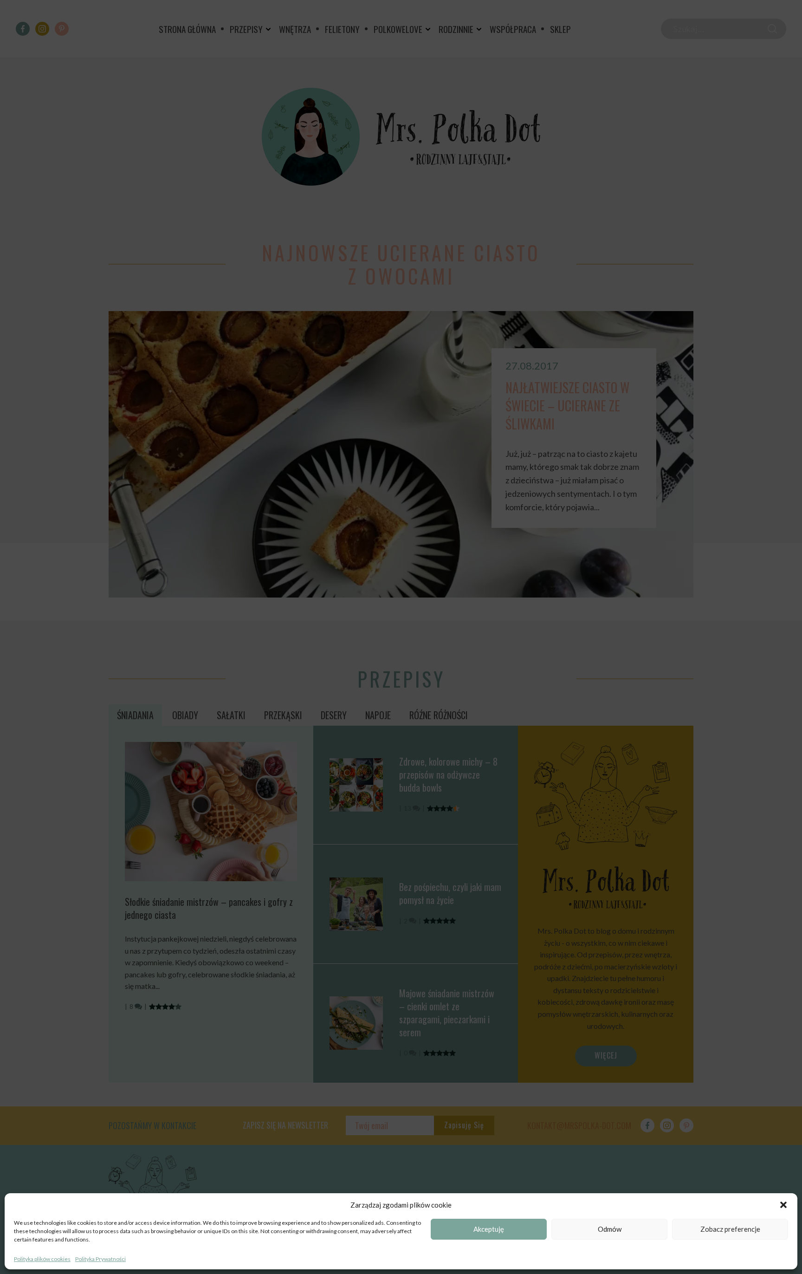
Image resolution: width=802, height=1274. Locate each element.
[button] (783, 1204)
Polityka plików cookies (42, 1258)
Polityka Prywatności (100, 1258)
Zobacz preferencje (730, 1229)
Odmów (609, 1229)
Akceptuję (488, 1229)
